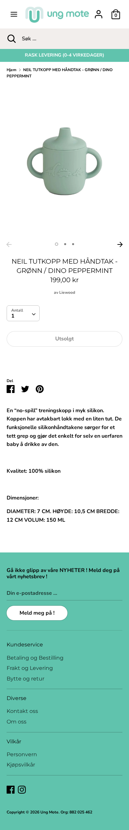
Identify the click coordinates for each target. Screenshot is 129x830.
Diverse (16, 698)
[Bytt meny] (14, 14)
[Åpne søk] (11, 39)
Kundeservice (25, 644)
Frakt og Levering (30, 668)
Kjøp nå (64, 359)
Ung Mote (49, 812)
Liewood (67, 292)
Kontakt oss (22, 711)
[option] (64, 55)
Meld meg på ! (37, 613)
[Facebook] (11, 789)
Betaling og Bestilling (35, 658)
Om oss (16, 722)
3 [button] (73, 244)
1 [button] (56, 244)
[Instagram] (22, 789)
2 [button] (65, 244)
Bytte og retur (25, 679)
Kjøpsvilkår (21, 765)
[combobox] (23, 313)
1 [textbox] (13, 316)
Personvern (22, 754)
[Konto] (98, 11)
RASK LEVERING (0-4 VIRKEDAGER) (64, 55)
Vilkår (14, 741)
